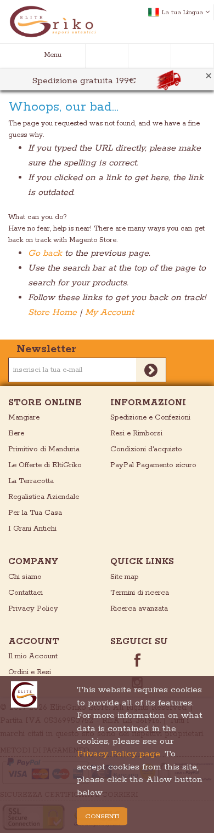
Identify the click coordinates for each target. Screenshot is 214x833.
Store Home (52, 312)
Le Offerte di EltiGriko (45, 465)
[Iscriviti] (151, 370)
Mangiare (24, 417)
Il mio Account (33, 656)
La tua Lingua (182, 12)
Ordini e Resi (29, 672)
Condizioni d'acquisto (146, 449)
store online (45, 403)
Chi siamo (25, 577)
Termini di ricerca (139, 593)
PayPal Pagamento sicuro (153, 465)
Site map (124, 577)
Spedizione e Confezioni (150, 417)
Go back (45, 253)
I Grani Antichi (32, 528)
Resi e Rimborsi (136, 433)
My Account (109, 312)
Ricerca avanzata (139, 608)
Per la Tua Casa (35, 513)
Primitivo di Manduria (44, 449)
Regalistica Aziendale (43, 497)
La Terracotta (31, 481)
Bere (16, 433)
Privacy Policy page (118, 754)
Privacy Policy (33, 608)
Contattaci (25, 593)
